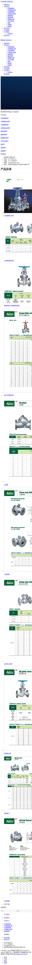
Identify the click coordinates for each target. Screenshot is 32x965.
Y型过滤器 (4, 141)
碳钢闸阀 (3, 134)
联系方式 (7, 939)
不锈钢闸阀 (4, 124)
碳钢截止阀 (4, 138)
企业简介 (7, 917)
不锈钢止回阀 (5, 128)
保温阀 (3, 151)
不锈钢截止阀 (5, 121)
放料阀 (3, 147)
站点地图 (7, 937)
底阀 (2, 144)
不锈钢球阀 (4, 118)
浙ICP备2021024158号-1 (21, 954)
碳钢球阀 (3, 131)
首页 (10, 111)
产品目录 (15, 111)
